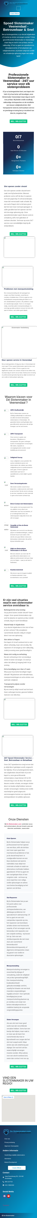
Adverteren (7, 1158)
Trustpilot (6, 1205)
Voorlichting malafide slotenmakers (14, 1155)
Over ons (7, 1139)
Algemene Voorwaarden (11, 1146)
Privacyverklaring (9, 1142)
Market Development (10, 1162)
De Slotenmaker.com (14, 824)
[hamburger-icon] (19, 8)
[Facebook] (4, 1196)
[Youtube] (8, 1196)
